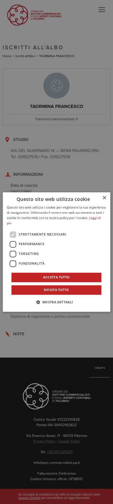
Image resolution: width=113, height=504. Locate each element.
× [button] (104, 198)
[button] (56, 302)
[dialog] (56, 252)
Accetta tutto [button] (56, 277)
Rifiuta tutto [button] (56, 290)
